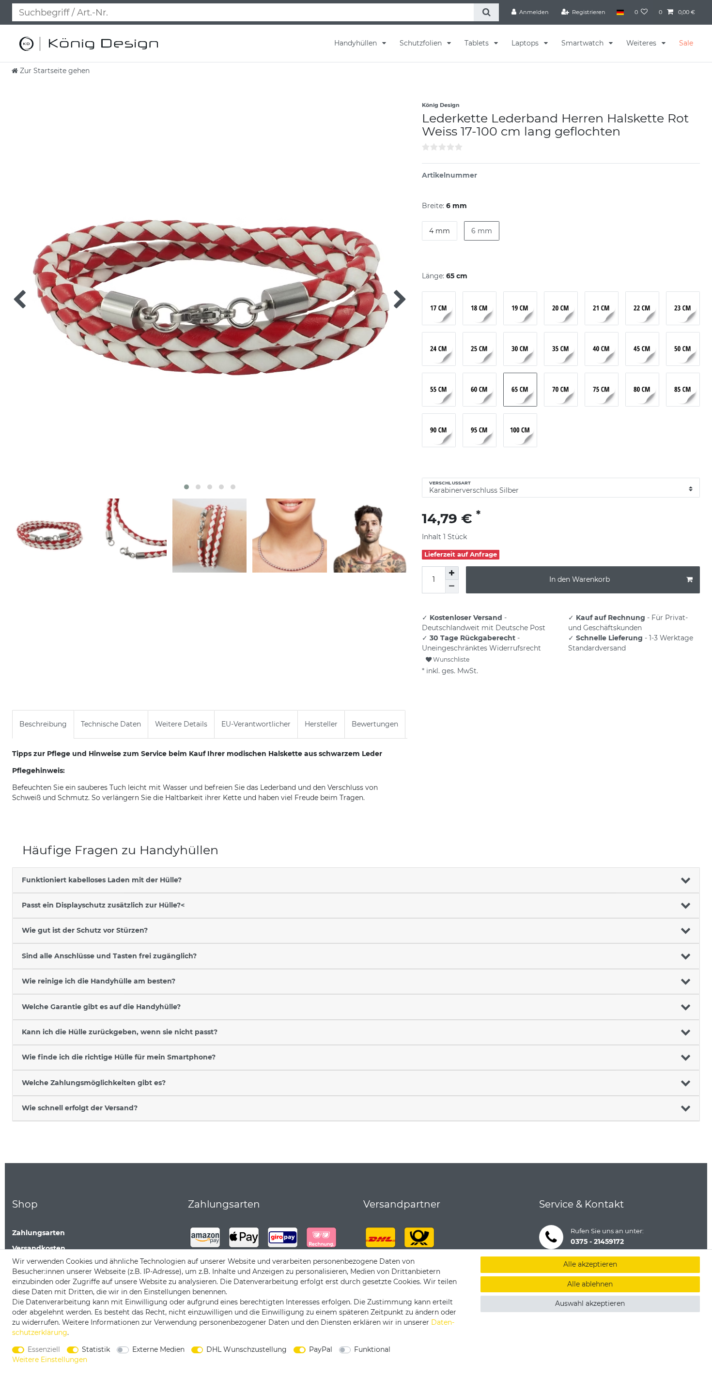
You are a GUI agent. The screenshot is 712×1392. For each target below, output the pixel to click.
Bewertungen (375, 724)
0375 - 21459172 (597, 1241)
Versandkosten (38, 1248)
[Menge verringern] (452, 586)
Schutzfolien (422, 43)
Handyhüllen (356, 43)
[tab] (43, 724)
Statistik (96, 1349)
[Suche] (486, 12)
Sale (686, 43)
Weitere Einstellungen (49, 1359)
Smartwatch (583, 43)
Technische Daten (111, 724)
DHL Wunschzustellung (246, 1349)
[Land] (620, 12)
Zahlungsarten (38, 1232)
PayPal (320, 1349)
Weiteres (642, 43)
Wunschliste (450, 659)
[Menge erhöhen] (452, 573)
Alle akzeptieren (590, 1264)
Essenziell (44, 1349)
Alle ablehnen (590, 1284)
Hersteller (321, 724)
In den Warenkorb (579, 579)
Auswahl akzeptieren (590, 1303)
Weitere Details (181, 724)
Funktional (372, 1349)
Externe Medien (158, 1349)
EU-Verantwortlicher (256, 724)
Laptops (526, 43)
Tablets (477, 43)
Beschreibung (43, 724)
